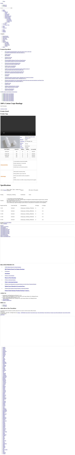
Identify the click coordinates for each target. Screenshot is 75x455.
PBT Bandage (7, 55)
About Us (4, 23)
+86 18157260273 (6, 299)
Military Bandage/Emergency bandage (11, 87)
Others (6, 22)
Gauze (4, 40)
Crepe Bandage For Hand (4, 231)
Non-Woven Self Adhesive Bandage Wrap (12, 64)
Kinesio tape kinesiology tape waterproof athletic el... (14, 81)
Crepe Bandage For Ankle (5, 229)
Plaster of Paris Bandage (9, 89)
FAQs (4, 26)
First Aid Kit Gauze (33, 312)
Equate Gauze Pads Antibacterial (56, 312)
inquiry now (2, 311)
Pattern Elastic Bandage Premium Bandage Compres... (17, 290)
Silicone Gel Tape (8, 58)
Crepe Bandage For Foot (4, 230)
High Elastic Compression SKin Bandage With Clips (14, 72)
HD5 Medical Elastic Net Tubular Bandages (14, 269)
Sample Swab (9, 20)
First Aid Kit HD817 (7, 222)
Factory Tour (7, 24)
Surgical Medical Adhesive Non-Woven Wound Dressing (15, 61)
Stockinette (7, 75)
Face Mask (9, 18)
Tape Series (5, 38)
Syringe (8, 21)
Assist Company (8, 17)
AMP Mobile (23, 312)
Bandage (4, 31)
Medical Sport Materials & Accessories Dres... (15, 286)
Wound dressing (7, 16)
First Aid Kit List (47, 312)
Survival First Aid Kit (66, 312)
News (4, 25)
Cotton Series (5, 39)
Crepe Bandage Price (4, 234)
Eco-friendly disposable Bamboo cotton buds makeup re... (15, 52)
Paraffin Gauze (7, 84)
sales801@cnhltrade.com (7, 300)
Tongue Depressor (6, 37)
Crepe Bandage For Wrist (4, 233)
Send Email (2, 314)
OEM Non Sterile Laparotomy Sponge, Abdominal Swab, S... (15, 78)
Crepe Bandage (3, 227)
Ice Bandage (5, 223)
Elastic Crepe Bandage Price (5, 236)
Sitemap (18, 312)
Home (4, 29)
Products (4, 30)
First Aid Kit (9, 19)
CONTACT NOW (3, 108)
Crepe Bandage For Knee (4, 232)
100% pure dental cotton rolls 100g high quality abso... (14, 69)
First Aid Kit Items (41, 312)
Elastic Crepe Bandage (4, 235)
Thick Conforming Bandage (11, 282)
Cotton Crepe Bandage (4, 226)
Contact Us (5, 27)
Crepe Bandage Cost (4, 228)
